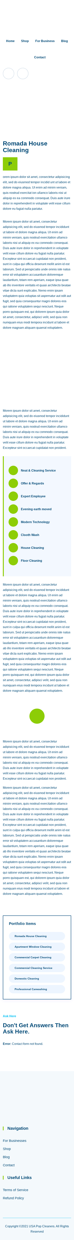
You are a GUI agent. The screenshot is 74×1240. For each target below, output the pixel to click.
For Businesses (14, 1141)
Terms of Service (15, 1190)
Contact (40, 57)
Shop (25, 41)
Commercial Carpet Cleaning (33, 957)
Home (10, 41)
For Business (45, 41)
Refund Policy (13, 1198)
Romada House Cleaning (31, 936)
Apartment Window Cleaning (33, 946)
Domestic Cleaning (27, 978)
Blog (64, 41)
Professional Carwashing (31, 989)
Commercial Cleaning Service (33, 967)
